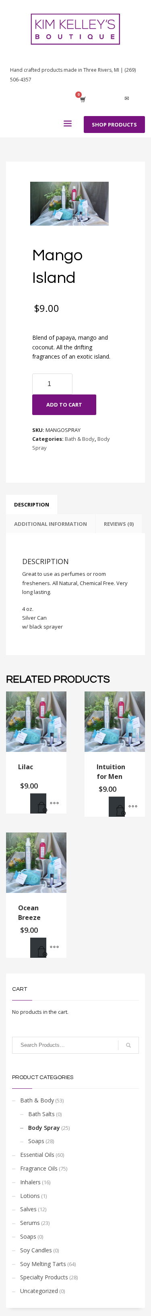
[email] (127, 99)
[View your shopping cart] (82, 99)
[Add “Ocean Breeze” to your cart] (38, 948)
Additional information (50, 523)
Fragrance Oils (39, 1168)
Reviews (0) (119, 523)
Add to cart (64, 404)
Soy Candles (36, 1250)
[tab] (31, 504)
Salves (28, 1209)
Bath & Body (80, 438)
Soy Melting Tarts (43, 1264)
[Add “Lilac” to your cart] (38, 803)
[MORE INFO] (54, 803)
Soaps (36, 1141)
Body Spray (44, 1127)
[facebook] (103, 99)
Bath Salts (41, 1114)
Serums (30, 1223)
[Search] (128, 1045)
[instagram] (115, 99)
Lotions (30, 1196)
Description (31, 504)
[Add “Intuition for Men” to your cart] (117, 807)
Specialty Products (44, 1277)
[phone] (139, 99)
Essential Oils (37, 1154)
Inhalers (30, 1182)
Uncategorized (39, 1291)
